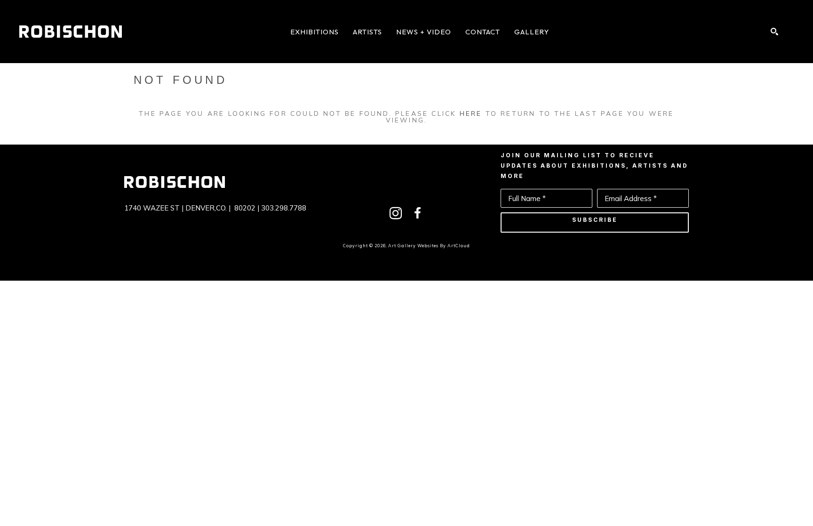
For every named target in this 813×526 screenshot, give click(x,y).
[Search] (774, 31)
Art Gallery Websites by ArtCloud (429, 245)
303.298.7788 (283, 207)
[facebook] (417, 213)
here (471, 113)
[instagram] (396, 213)
